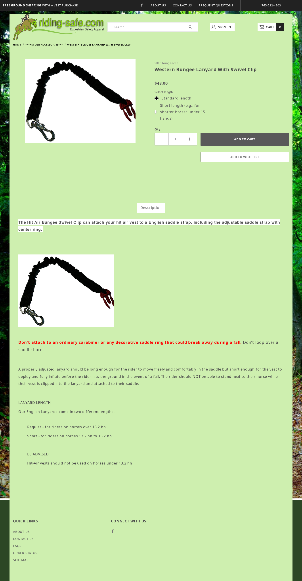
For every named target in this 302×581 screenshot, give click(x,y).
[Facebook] (141, 5)
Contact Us (182, 5)
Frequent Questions (216, 5)
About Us (158, 5)
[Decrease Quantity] (162, 139)
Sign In (224, 27)
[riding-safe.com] (58, 27)
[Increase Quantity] (190, 139)
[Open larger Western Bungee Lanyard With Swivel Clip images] (80, 104)
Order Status (25, 553)
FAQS (17, 546)
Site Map (20, 560)
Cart (273, 27)
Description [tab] (151, 207)
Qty (158, 129)
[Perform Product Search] (190, 27)
